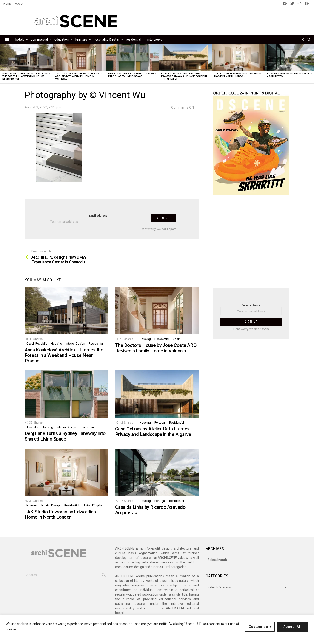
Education (61, 39)
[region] (157, 625)
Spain (176, 339)
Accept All (292, 626)
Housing (56, 343)
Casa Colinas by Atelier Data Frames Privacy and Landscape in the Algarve (184, 76)
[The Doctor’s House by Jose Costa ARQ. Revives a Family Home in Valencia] (79, 57)
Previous (2, 63)
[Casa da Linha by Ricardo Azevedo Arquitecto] (157, 472)
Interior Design (75, 343)
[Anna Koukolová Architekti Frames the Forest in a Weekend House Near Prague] (26, 57)
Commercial (39, 39)
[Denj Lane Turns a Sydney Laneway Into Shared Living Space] (132, 57)
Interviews (154, 39)
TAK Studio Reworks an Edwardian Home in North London (237, 75)
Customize (258, 626)
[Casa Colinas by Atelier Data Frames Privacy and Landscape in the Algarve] (185, 57)
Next (311, 63)
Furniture (81, 39)
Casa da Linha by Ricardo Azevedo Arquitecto (290, 75)
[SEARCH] (309, 39)
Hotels (19, 39)
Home (7, 3)
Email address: (98, 215)
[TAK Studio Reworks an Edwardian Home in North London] (238, 57)
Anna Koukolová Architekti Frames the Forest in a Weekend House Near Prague (26, 76)
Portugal (160, 422)
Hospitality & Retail (106, 39)
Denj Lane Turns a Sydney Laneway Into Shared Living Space (132, 75)
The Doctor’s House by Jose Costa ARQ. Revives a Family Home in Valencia (78, 76)
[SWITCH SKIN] (303, 39)
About (19, 3)
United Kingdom (93, 505)
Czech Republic (36, 343)
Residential (133, 39)
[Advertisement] (251, 245)
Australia (32, 427)
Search (103, 576)
